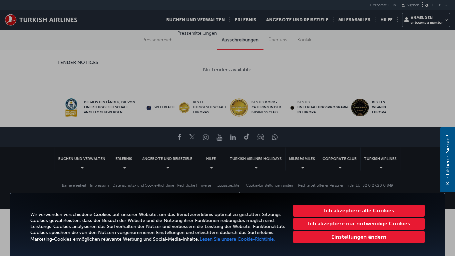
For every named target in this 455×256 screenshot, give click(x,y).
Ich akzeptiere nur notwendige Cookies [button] (359, 223)
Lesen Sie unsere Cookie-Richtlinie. (237, 239)
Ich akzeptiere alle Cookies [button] (359, 210)
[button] (359, 237)
